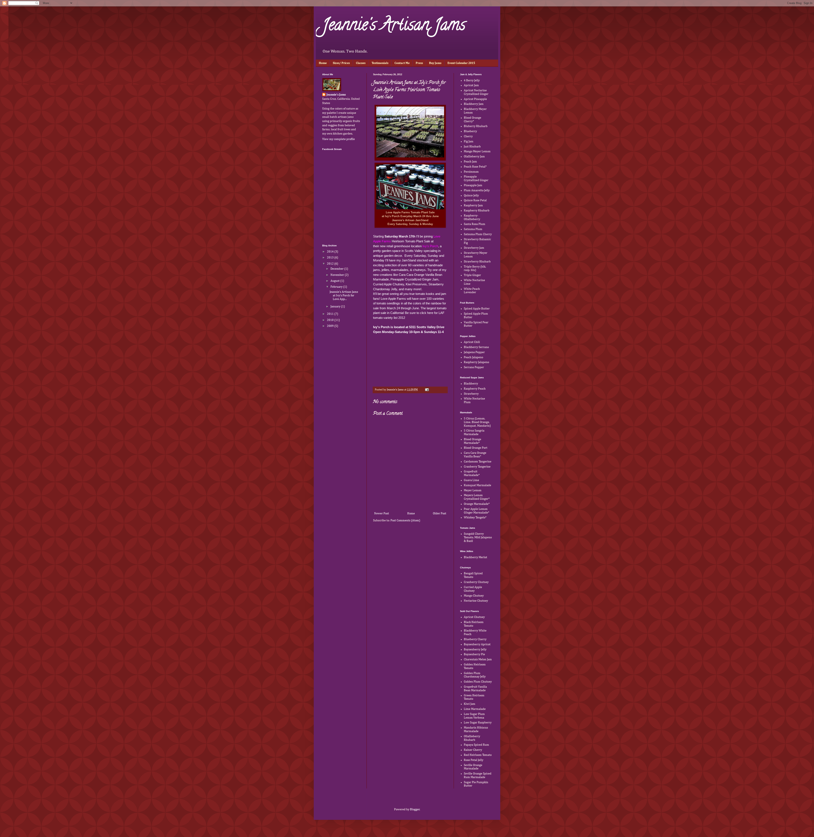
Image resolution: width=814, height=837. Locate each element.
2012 (330, 263)
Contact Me (402, 63)
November (337, 274)
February (336, 286)
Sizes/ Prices (341, 63)
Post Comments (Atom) (405, 520)
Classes (360, 63)
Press (419, 63)
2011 (330, 313)
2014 (330, 251)
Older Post (439, 513)
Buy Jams (435, 63)
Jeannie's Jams (336, 94)
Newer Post (381, 513)
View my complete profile (338, 139)
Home (323, 63)
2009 (330, 326)
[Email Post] (426, 389)
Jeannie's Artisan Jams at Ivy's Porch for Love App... (344, 295)
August (335, 280)
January (335, 306)
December (337, 268)
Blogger (415, 809)
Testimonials (380, 63)
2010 (330, 320)
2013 (330, 257)
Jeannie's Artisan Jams (394, 26)
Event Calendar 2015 (461, 63)
